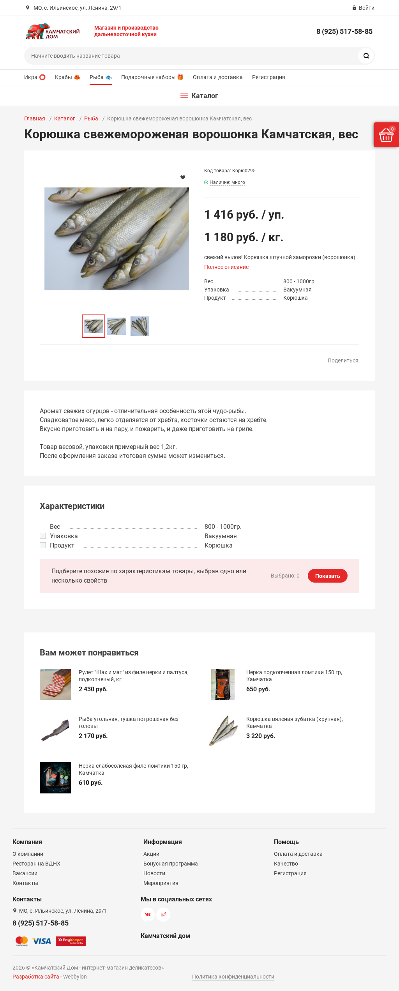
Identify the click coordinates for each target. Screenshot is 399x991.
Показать (327, 576)
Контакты (25, 883)
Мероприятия (160, 883)
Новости (154, 873)
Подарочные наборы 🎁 (152, 77)
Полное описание (226, 267)
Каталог (64, 118)
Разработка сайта (35, 976)
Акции (151, 854)
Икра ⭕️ (35, 77)
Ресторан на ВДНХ (36, 863)
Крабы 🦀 (67, 77)
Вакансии (24, 873)
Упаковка (64, 536)
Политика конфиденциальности (233, 976)
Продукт (62, 545)
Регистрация (269, 77)
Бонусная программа (170, 863)
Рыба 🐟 (101, 77)
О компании (27, 854)
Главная (34, 118)
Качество (286, 863)
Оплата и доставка (217, 77)
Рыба (91, 118)
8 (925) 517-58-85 (344, 31)
